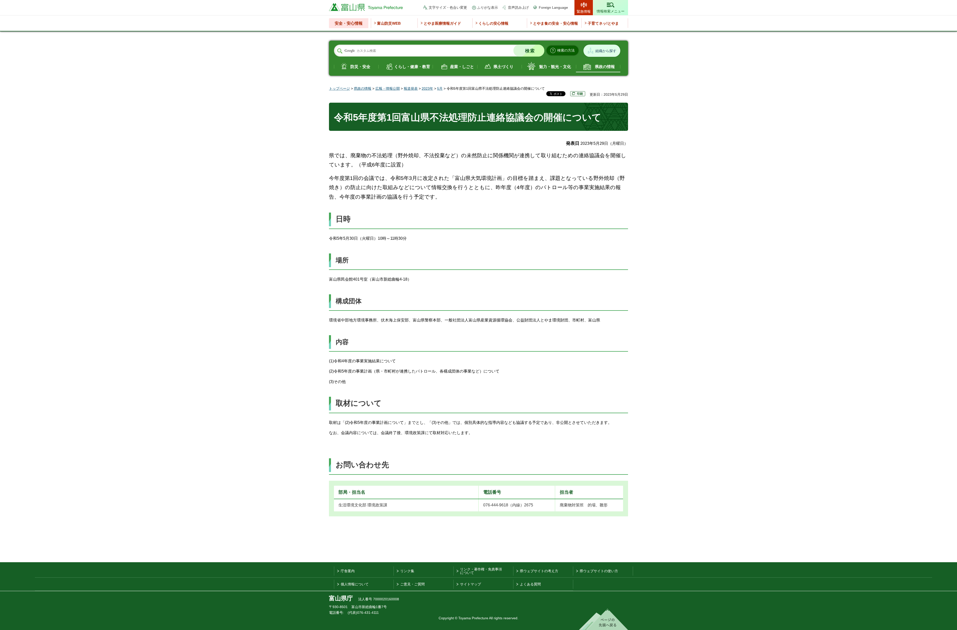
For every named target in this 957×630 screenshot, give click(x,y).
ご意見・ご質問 (412, 584)
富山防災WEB (389, 23)
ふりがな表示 (487, 7)
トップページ (339, 88)
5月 (440, 88)
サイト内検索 (339, 51)
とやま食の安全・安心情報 (555, 23)
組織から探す (605, 51)
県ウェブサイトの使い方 (599, 571)
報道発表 (411, 88)
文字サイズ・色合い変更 (448, 7)
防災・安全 (360, 67)
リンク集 (407, 571)
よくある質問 (530, 584)
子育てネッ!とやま (603, 23)
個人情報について (355, 584)
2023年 (427, 88)
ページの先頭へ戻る (603, 619)
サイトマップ (470, 584)
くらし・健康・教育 (412, 67)
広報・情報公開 (387, 88)
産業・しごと (462, 67)
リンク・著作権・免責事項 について (481, 571)
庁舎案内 (348, 571)
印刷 (580, 93)
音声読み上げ (518, 7)
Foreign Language (553, 7)
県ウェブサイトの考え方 (539, 571)
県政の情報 (605, 67)
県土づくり (503, 67)
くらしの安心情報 (493, 23)
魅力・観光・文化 (555, 67)
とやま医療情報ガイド (442, 23)
